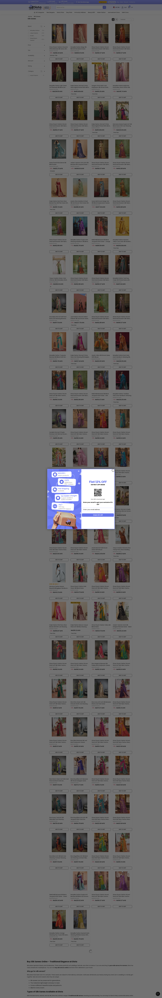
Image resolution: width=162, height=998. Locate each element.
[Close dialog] (113, 470)
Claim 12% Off (98, 515)
